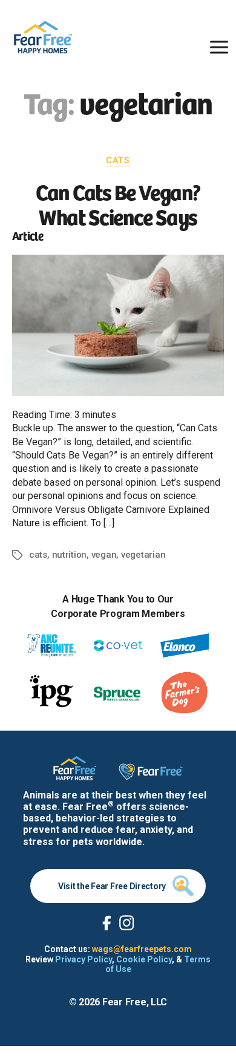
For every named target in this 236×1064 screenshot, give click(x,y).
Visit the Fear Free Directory (112, 886)
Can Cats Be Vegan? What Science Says (118, 203)
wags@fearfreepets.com (142, 949)
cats (38, 554)
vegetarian (143, 554)
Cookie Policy (144, 959)
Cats (117, 160)
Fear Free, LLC (134, 1002)
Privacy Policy (83, 959)
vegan (104, 554)
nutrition (69, 554)
